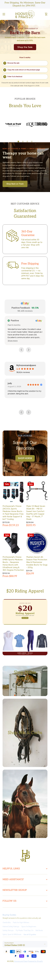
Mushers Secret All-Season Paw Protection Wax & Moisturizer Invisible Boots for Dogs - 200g (36, 562)
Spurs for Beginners (28, 927)
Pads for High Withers (21, 922)
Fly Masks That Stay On (24, 930)
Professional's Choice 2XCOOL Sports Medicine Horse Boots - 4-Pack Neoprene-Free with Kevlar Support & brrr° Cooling (13, 512)
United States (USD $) (14, 945)
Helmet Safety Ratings (11, 927)
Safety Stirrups (8, 930)
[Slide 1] (18, 141)
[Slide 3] (27, 141)
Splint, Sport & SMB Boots (12, 934)
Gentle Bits (7, 922)
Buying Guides (9, 915)
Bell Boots (39, 930)
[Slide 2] (23, 141)
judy (10, 383)
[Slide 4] (32, 141)
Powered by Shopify (35, 961)
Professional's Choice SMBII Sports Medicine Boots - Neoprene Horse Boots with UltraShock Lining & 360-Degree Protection (13, 563)
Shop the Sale (25, 47)
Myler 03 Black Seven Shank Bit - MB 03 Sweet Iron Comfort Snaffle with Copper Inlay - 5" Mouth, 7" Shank (35, 512)
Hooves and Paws (20, 961)
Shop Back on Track (15, 184)
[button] (46, 14)
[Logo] (25, 14)
